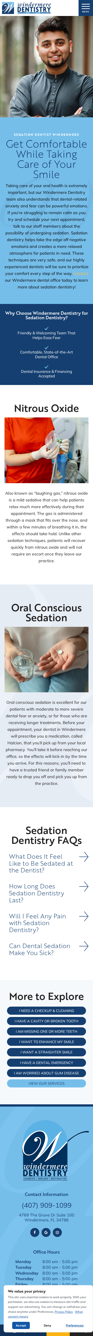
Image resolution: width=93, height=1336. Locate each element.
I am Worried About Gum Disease (46, 1073)
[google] (46, 1232)
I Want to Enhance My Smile (46, 1041)
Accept (21, 1325)
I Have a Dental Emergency (46, 1062)
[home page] (26, 8)
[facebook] (34, 1232)
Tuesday (23, 1267)
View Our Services (46, 1083)
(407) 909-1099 (47, 1205)
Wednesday (26, 1273)
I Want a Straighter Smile (46, 1052)
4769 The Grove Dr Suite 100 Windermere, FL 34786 (46, 1217)
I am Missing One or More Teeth (46, 1031)
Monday (23, 1261)
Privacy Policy (64, 1312)
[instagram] (57, 1232)
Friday (21, 1284)
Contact (81, 273)
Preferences (75, 1325)
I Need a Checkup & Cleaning (46, 1010)
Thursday (24, 1278)
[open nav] (86, 8)
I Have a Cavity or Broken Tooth (46, 1021)
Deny (47, 1325)
